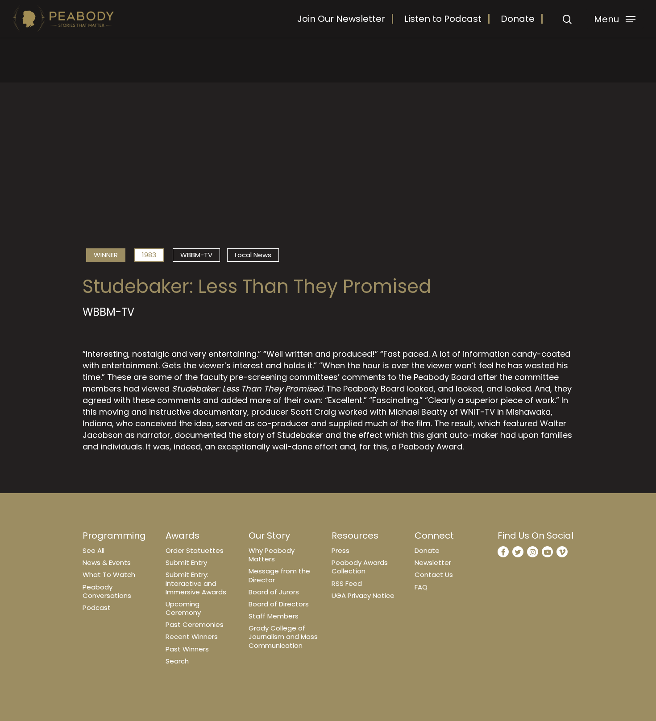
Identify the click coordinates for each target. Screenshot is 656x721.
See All (93, 550)
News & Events (107, 562)
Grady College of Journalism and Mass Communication (283, 636)
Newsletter (433, 562)
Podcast (97, 607)
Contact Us (434, 574)
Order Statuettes (195, 550)
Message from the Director (279, 575)
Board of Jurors (274, 592)
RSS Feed (347, 583)
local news (253, 255)
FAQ (421, 587)
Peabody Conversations (107, 591)
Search (177, 661)
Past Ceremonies (195, 624)
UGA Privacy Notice (363, 595)
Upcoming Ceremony (183, 608)
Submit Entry (186, 562)
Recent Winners (192, 636)
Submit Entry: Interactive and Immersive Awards (196, 583)
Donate (518, 19)
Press (340, 550)
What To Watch (109, 574)
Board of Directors (279, 604)
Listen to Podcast (443, 19)
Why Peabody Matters (272, 555)
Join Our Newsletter (341, 19)
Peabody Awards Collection (360, 567)
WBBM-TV (196, 255)
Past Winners (187, 649)
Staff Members (274, 616)
